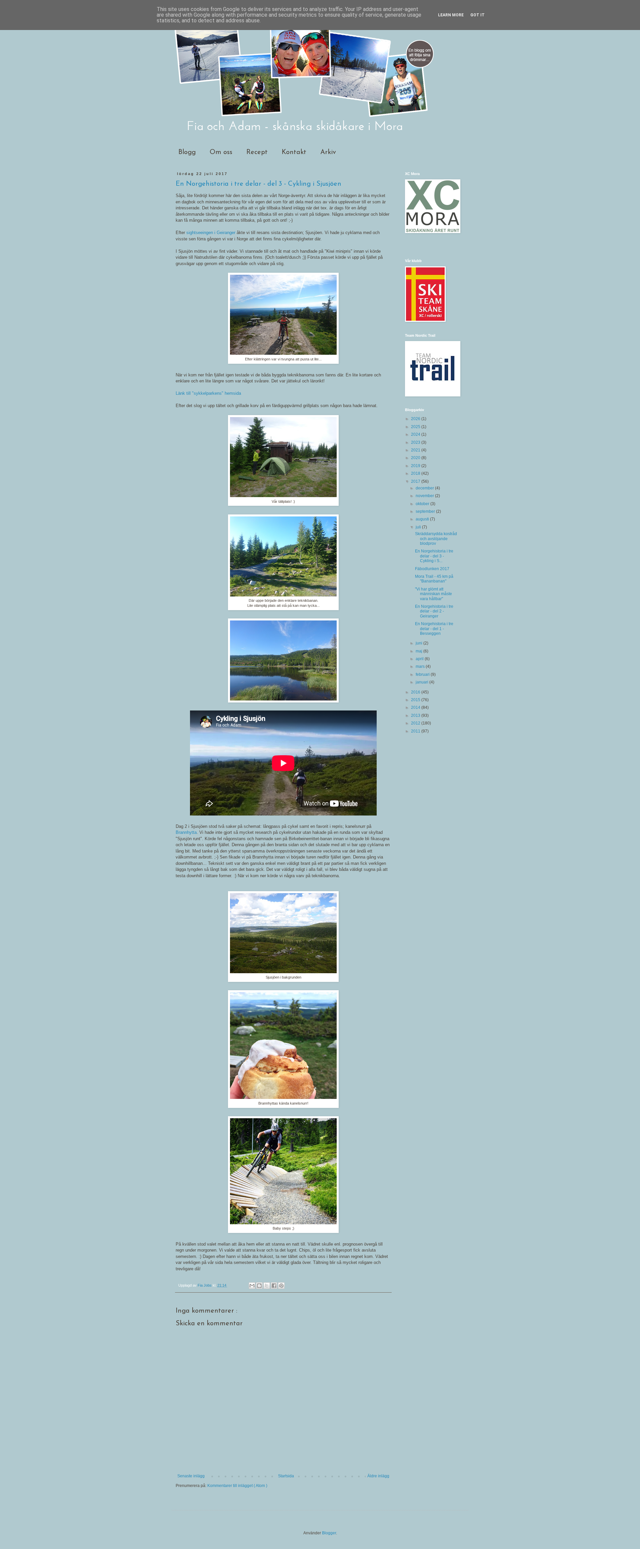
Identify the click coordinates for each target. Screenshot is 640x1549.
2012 (416, 723)
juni (419, 643)
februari (423, 674)
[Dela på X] (266, 1285)
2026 (416, 418)
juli (419, 527)
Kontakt (294, 152)
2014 (416, 707)
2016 (416, 692)
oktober (423, 503)
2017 (416, 481)
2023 (416, 442)
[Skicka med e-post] (252, 1285)
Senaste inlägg (191, 1476)
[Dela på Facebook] (274, 1285)
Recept (257, 152)
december (425, 488)
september (426, 511)
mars (421, 666)
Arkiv (328, 152)
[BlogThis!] (259, 1285)
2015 (416, 699)
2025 (416, 426)
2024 (416, 434)
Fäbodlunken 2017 (432, 568)
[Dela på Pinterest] (281, 1285)
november (425, 495)
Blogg (187, 152)
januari (422, 682)
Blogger (329, 1533)
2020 (416, 457)
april (420, 658)
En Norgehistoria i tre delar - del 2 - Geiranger (434, 611)
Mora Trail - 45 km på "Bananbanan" (434, 578)
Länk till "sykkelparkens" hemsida (208, 393)
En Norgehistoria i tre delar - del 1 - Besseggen (434, 628)
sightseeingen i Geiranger (211, 232)
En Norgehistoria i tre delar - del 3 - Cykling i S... (434, 556)
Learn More (451, 15)
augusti (423, 519)
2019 (416, 465)
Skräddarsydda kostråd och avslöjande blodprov (436, 538)
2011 (416, 731)
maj (419, 651)
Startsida (286, 1476)
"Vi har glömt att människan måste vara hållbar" (433, 594)
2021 (416, 450)
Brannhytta (186, 832)
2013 (416, 715)
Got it (477, 15)
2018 (416, 473)
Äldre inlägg (378, 1476)
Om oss (221, 152)
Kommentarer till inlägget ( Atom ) (237, 1485)
